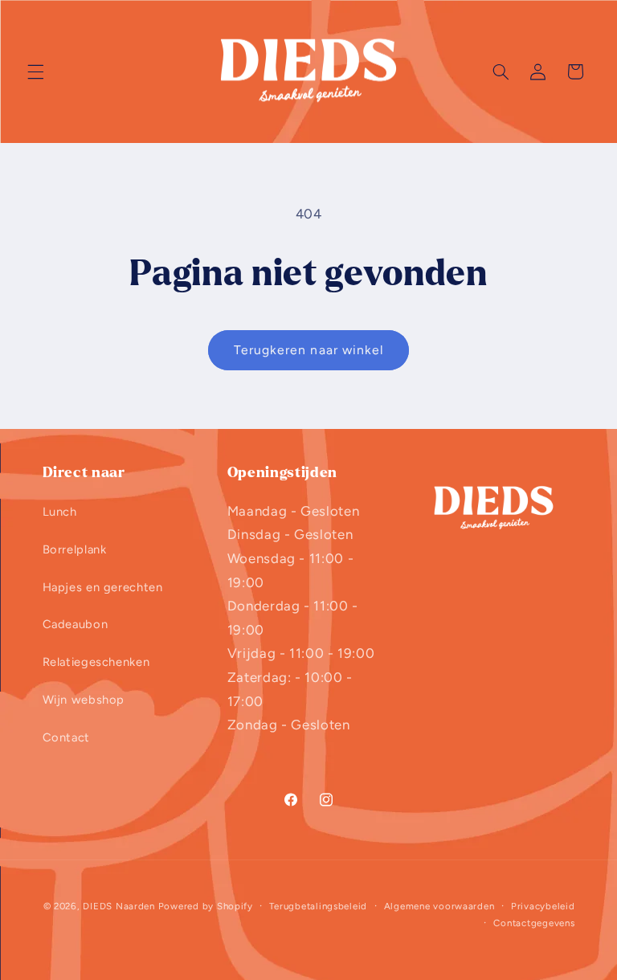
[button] (35, 71)
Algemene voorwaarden (439, 906)
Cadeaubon (75, 624)
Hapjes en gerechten (103, 587)
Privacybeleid (543, 906)
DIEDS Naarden (119, 906)
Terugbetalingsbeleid (318, 906)
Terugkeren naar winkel (308, 349)
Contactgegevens (533, 923)
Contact (66, 737)
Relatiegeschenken (96, 662)
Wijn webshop (84, 699)
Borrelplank (75, 549)
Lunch (60, 511)
